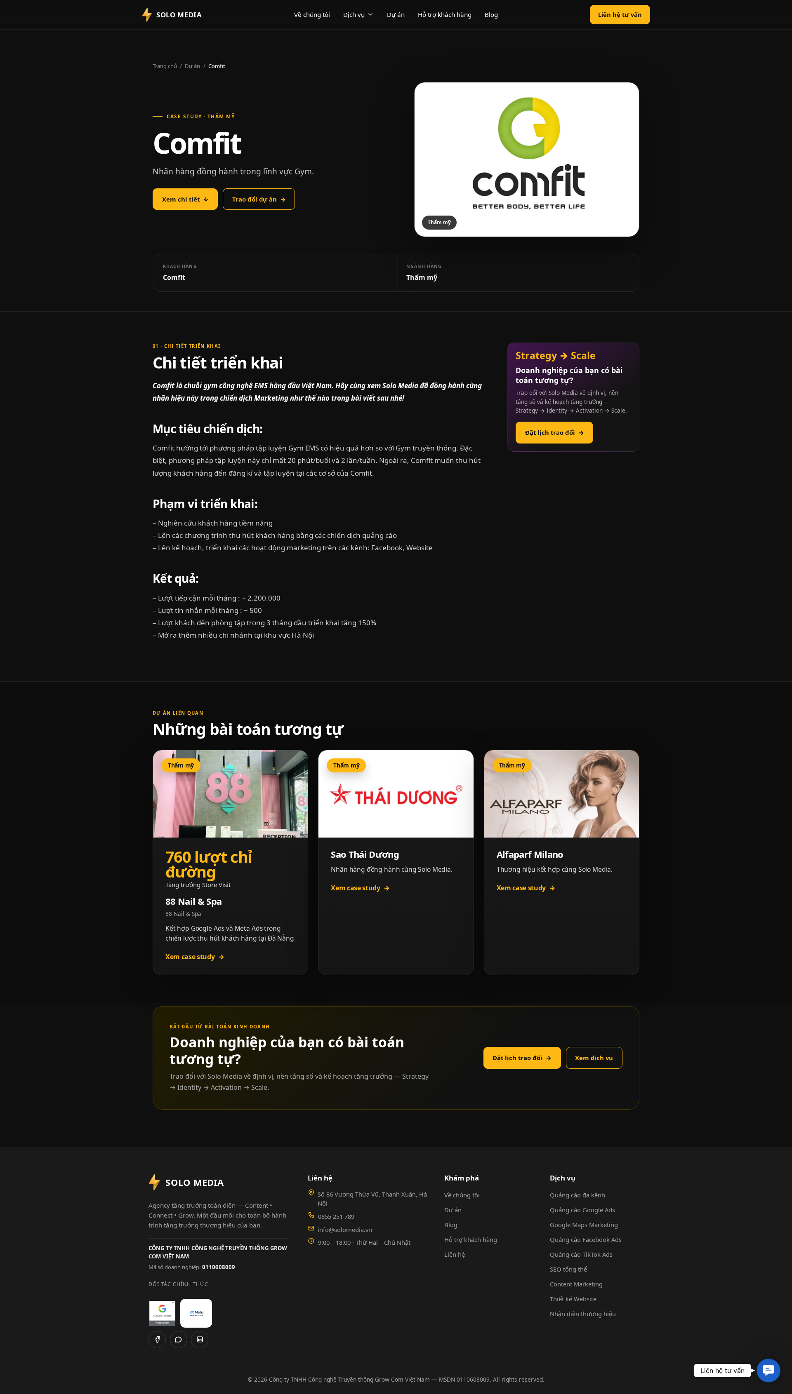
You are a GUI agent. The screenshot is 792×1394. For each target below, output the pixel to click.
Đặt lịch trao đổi (554, 432)
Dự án (396, 14)
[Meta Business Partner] (196, 1313)
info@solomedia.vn (345, 1229)
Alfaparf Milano (530, 854)
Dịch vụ (354, 14)
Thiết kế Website (573, 1299)
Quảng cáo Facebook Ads (586, 1239)
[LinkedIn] (199, 1339)
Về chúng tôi (312, 14)
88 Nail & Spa (193, 901)
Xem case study (194, 956)
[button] (768, 1370)
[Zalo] (178, 1339)
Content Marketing (576, 1284)
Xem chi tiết (185, 199)
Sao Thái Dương (365, 854)
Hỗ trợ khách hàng (444, 14)
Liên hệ (454, 1254)
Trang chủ (165, 66)
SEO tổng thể (568, 1269)
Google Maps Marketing (584, 1224)
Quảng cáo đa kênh (577, 1195)
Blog (491, 14)
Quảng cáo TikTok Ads (581, 1254)
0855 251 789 (336, 1216)
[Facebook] (157, 1339)
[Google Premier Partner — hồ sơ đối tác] (162, 1313)
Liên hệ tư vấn (620, 14)
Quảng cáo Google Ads (582, 1210)
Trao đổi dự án (259, 199)
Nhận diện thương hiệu (583, 1314)
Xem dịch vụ (594, 1058)
